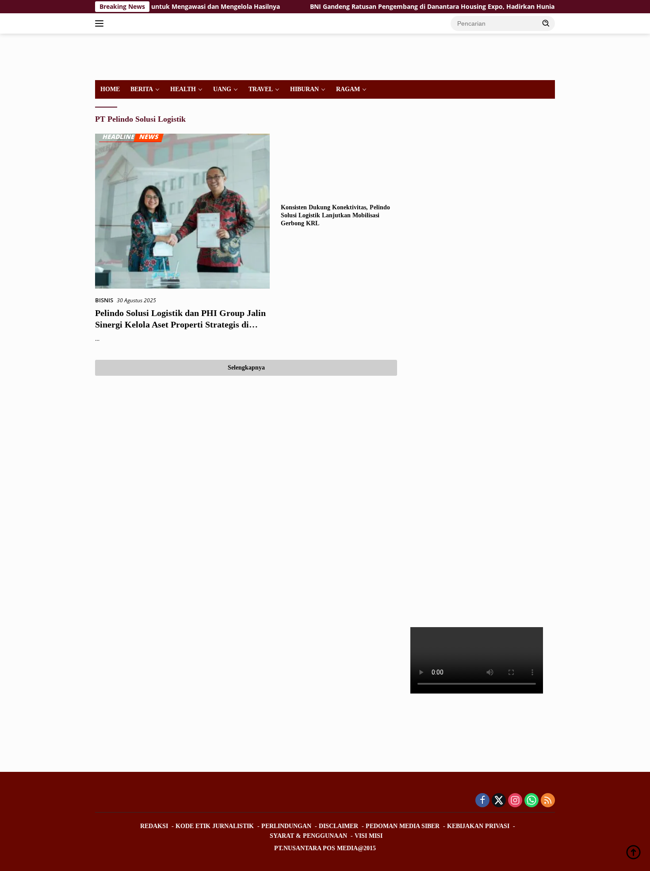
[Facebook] (482, 801)
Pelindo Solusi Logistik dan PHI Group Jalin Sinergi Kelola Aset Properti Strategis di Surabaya (180, 324)
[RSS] (548, 801)
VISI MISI (368, 835)
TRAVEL (261, 89)
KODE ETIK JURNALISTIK (215, 826)
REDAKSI (154, 826)
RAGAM (348, 89)
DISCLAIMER (338, 826)
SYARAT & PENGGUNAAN (308, 835)
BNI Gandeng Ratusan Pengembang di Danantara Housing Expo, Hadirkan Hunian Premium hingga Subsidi (447, 7)
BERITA (141, 89)
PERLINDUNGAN (286, 826)
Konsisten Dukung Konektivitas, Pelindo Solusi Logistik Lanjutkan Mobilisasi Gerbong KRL (335, 215)
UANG (222, 89)
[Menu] (101, 23)
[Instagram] (515, 801)
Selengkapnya (246, 367)
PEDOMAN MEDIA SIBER (403, 826)
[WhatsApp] (531, 801)
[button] (546, 23)
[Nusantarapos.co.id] (155, 56)
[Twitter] (499, 801)
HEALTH (183, 89)
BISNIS (104, 300)
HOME (110, 89)
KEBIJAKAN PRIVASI (478, 826)
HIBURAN (304, 89)
